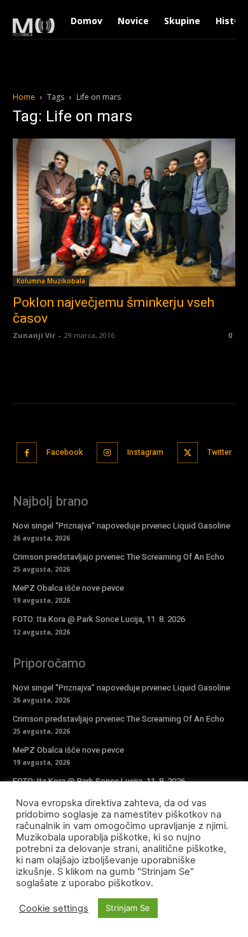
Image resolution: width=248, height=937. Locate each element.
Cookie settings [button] (53, 908)
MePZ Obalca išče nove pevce (68, 588)
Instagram (145, 452)
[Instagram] (107, 452)
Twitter (219, 452)
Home (24, 96)
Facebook (64, 452)
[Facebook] (27, 452)
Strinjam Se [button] (128, 908)
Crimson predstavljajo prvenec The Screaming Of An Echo (118, 557)
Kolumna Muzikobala (51, 280)
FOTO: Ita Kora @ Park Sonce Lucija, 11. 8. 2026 (99, 619)
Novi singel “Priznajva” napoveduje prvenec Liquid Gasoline (121, 526)
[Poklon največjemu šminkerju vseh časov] (124, 212)
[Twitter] (187, 452)
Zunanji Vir (34, 335)
